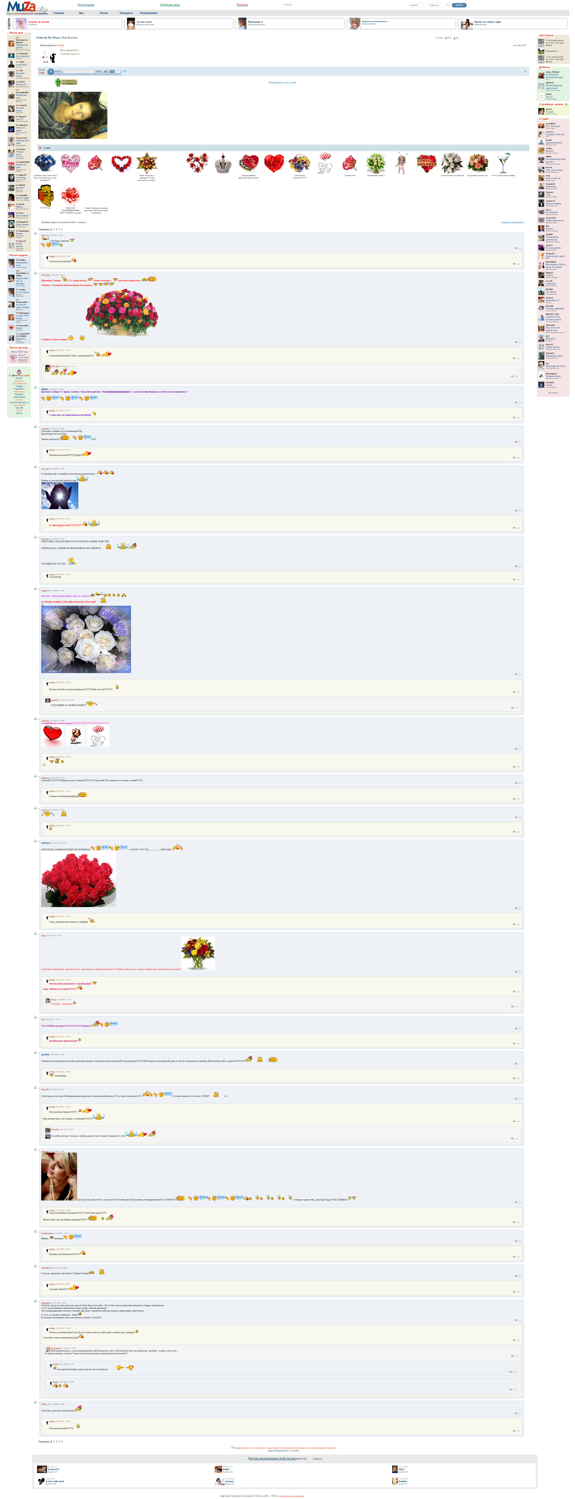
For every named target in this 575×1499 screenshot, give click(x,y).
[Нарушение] (525, 71)
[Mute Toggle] (106, 71)
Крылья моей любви (24, 356)
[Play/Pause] (51, 71)
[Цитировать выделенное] (520, 248)
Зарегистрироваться (278, 1450)
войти (296, 1450)
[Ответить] (516, 248)
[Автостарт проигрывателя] (124, 70)
